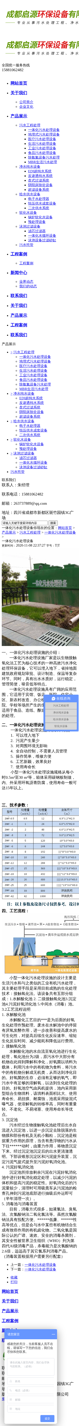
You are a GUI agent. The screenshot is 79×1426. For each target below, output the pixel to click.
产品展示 (9, 532)
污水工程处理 (29, 125)
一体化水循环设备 (42, 235)
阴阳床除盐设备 (40, 185)
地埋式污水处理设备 (44, 134)
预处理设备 (37, 222)
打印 (14, 1282)
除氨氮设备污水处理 (44, 157)
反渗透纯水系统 (40, 176)
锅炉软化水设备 (40, 217)
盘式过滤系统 (38, 180)
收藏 (14, 1277)
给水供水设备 (29, 194)
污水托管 (26, 245)
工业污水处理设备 (42, 148)
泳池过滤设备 (29, 226)
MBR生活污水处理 (42, 162)
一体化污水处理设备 (44, 130)
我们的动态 (28, 286)
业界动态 (26, 281)
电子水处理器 (38, 199)
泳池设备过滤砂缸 (42, 240)
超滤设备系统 (38, 189)
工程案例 (26, 263)
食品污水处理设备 (42, 153)
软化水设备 (28, 212)
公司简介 (26, 102)
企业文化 (26, 106)
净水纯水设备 (29, 166)
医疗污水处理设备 (42, 139)
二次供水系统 (38, 208)
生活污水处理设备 (42, 143)
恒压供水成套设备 (42, 203)
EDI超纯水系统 (40, 171)
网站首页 (65, 528)
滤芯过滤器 (37, 231)
